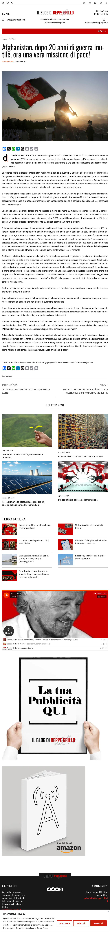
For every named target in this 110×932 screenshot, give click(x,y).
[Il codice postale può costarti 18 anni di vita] (9, 544)
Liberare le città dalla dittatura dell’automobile (80, 456)
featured (9, 376)
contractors (92, 218)
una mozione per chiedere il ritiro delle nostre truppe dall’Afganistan (62, 159)
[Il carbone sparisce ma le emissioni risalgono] (65, 559)
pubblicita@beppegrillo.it (96, 22)
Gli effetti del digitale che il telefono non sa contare (91, 542)
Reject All (81, 923)
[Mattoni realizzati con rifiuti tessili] (65, 529)
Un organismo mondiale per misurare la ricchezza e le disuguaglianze (34, 558)
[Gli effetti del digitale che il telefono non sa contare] (65, 544)
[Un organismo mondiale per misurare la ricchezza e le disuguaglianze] (9, 559)
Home (4, 39)
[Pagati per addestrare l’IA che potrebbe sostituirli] (9, 529)
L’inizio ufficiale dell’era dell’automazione (78, 500)
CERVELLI (12, 39)
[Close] (108, 911)
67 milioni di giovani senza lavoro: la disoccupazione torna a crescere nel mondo (34, 574)
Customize (63, 923)
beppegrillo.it (7, 62)
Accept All (98, 923)
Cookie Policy (42, 928)
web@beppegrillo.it (16, 19)
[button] (4, 2)
